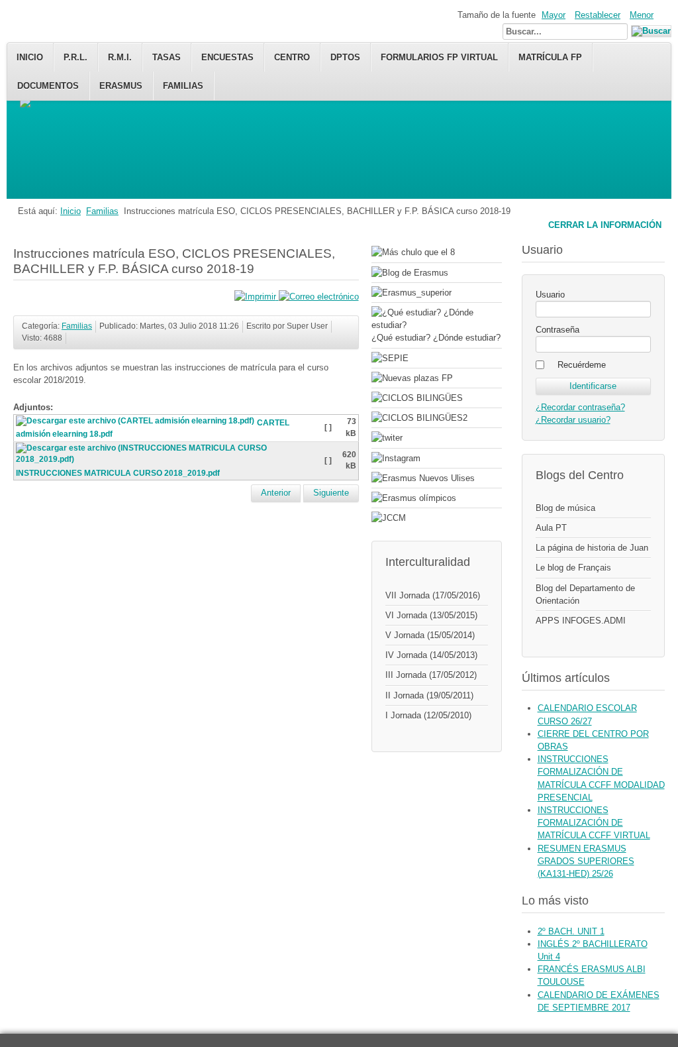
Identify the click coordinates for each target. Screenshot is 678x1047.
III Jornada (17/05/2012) (431, 675)
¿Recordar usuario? (573, 420)
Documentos (48, 86)
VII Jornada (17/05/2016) (432, 595)
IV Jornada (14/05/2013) (431, 655)
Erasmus (120, 86)
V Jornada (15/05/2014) (430, 635)
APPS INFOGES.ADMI (581, 621)
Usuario (550, 295)
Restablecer (597, 15)
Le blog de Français (573, 568)
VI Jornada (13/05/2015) (431, 615)
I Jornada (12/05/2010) (428, 715)
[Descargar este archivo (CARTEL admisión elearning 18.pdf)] (136, 423)
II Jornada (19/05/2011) (429, 695)
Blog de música (565, 508)
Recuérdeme (581, 365)
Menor (642, 15)
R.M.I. (120, 57)
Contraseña (557, 330)
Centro (292, 57)
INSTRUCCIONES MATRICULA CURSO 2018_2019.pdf (118, 473)
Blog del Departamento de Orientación (585, 594)
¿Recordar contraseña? (580, 407)
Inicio (30, 57)
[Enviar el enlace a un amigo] (319, 297)
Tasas (166, 57)
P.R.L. (75, 57)
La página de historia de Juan (592, 548)
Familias (183, 86)
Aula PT (551, 528)
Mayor (553, 15)
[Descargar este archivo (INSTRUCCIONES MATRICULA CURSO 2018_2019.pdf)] (169, 461)
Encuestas (227, 57)
